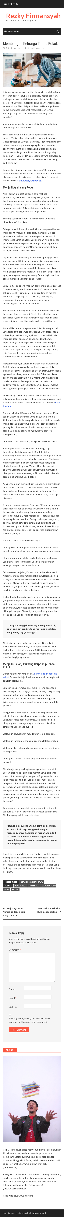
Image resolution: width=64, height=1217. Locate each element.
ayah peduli (20, 886)
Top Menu (13, 3)
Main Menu (13, 31)
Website (13, 1007)
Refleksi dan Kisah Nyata (32, 882)
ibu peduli (33, 886)
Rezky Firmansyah (33, 15)
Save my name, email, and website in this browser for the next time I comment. (29, 1020)
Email (12, 998)
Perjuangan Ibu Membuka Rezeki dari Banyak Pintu (14, 912)
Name (13, 988)
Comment (15, 949)
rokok (15, 890)
